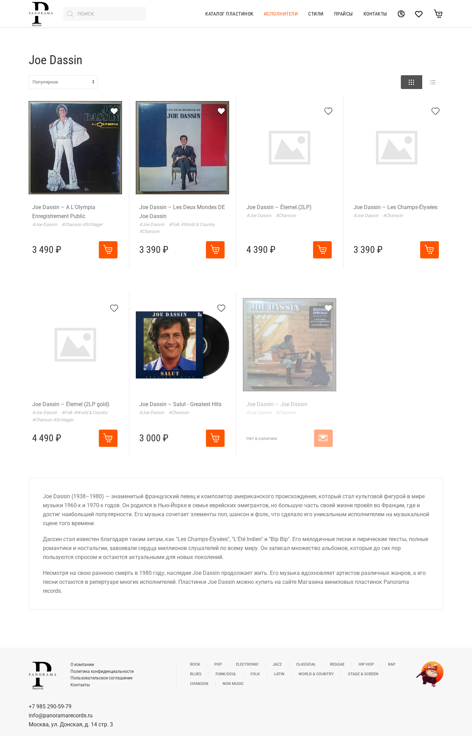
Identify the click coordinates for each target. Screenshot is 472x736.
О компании (82, 664)
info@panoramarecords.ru (61, 715)
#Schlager (93, 224)
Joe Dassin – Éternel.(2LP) (279, 207)
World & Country (316, 674)
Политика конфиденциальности (102, 671)
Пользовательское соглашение (101, 678)
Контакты (375, 14)
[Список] (432, 82)
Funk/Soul (226, 674)
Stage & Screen (363, 674)
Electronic (247, 664)
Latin (279, 674)
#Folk (175, 224)
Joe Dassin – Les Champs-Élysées (395, 207)
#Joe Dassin (45, 224)
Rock (195, 664)
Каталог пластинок (229, 14)
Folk (255, 674)
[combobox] (104, 14)
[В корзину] (108, 249)
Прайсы (343, 14)
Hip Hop (366, 664)
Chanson (199, 683)
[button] (323, 438)
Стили (316, 14)
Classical (306, 664)
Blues (195, 674)
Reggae (337, 664)
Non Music (233, 683)
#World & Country (198, 224)
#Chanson (72, 224)
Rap (391, 664)
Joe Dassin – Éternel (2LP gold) (71, 404)
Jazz (277, 664)
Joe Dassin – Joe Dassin (277, 404)
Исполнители (281, 14)
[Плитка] (411, 82)
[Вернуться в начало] (41, 14)
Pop (218, 664)
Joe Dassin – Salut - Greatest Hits (180, 404)
